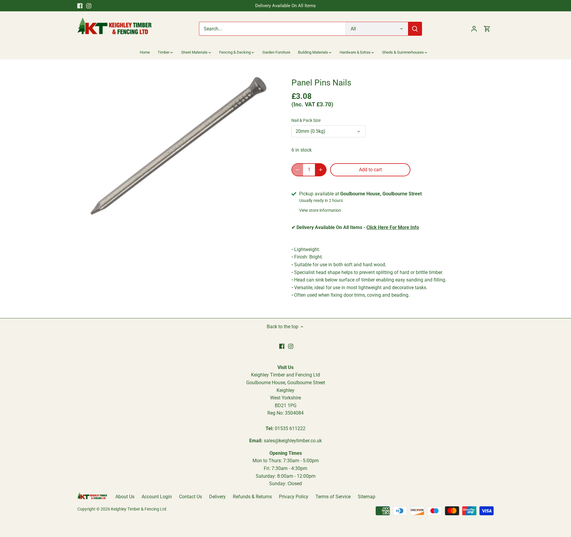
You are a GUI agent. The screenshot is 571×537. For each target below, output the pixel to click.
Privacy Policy (293, 496)
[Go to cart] (487, 29)
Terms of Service (333, 496)
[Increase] (320, 170)
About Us (124, 496)
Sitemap (366, 496)
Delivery (217, 496)
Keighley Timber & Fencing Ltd (138, 509)
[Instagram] (88, 5)
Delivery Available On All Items (285, 5)
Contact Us (190, 496)
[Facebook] (79, 5)
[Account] (474, 29)
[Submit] (415, 28)
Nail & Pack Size (306, 120)
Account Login (157, 496)
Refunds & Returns (252, 496)
